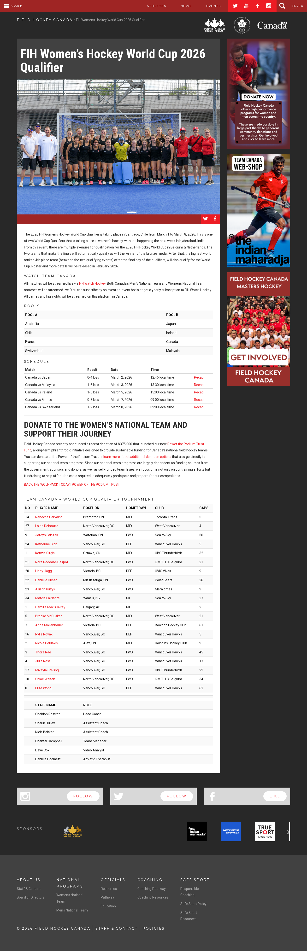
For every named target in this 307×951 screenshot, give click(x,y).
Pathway (107, 897)
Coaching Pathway (151, 889)
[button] (66, 832)
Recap (199, 377)
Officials (113, 880)
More (16, 6)
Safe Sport (194, 880)
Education (108, 906)
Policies (153, 928)
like (275, 796)
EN (294, 6)
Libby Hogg (43, 571)
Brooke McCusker (48, 616)
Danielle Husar (46, 580)
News (186, 6)
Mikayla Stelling (47, 670)
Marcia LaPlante (47, 598)
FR (301, 6)
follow (83, 796)
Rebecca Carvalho (49, 517)
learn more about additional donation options (137, 457)
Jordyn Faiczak (46, 535)
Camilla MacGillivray (50, 607)
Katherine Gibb (46, 544)
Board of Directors (30, 897)
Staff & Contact (29, 889)
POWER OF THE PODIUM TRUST (96, 484)
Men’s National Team (72, 910)
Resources (109, 889)
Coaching (149, 880)
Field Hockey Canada (45, 20)
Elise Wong (43, 688)
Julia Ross (43, 661)
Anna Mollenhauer (49, 625)
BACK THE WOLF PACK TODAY (47, 484)
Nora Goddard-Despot (51, 562)
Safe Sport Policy (193, 904)
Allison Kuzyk (45, 589)
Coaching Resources (152, 897)
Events (213, 6)
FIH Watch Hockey (92, 283)
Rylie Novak (44, 634)
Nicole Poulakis (46, 643)
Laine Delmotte (46, 526)
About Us (28, 880)
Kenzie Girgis (45, 553)
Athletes (156, 6)
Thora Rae (43, 652)
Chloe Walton (45, 679)
